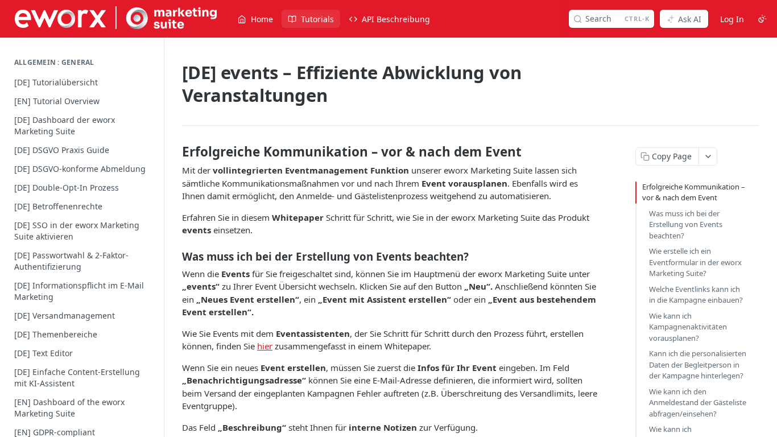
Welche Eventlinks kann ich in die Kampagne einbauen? (696, 295)
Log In (732, 19)
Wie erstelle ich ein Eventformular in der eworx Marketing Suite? (695, 262)
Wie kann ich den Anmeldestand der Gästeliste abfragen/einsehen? (697, 402)
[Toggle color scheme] (762, 19)
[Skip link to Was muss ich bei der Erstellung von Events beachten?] (174, 256)
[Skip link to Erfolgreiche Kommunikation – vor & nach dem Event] (174, 152)
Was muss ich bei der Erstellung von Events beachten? (685, 224)
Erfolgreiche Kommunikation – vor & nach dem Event (693, 192)
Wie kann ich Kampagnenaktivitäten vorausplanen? (688, 327)
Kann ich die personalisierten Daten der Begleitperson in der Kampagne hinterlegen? (697, 364)
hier (264, 346)
